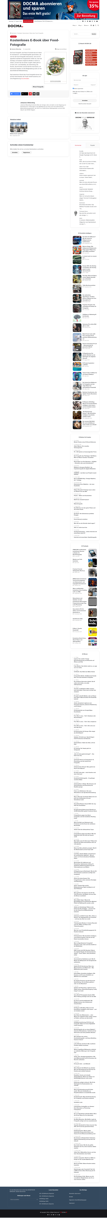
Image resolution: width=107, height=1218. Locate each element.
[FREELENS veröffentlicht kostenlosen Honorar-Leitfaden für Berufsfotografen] (92, 553)
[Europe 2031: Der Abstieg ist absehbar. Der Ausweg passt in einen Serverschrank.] (77, 269)
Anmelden (85, 100)
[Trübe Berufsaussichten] (77, 289)
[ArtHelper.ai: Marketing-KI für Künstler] (77, 318)
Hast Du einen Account (84, 103)
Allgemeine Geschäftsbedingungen (77, 1200)
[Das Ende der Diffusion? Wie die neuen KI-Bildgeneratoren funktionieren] (77, 240)
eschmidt (81, 180)
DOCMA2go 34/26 (43, 1198)
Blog (79, 25)
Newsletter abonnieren (75, 1193)
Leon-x (81, 187)
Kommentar (78, 145)
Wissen (86, 25)
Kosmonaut (82, 202)
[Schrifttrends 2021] (92, 622)
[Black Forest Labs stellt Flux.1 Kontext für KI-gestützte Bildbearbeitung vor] (77, 337)
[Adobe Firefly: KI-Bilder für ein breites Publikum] (77, 376)
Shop (74, 25)
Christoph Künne (83, 211)
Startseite (13, 33)
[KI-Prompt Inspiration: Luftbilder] (77, 366)
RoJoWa (81, 151)
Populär (92, 145)
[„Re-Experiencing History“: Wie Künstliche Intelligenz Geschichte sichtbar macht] (77, 415)
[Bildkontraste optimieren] (18, 127)
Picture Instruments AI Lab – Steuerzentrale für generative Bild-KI (90, 345)
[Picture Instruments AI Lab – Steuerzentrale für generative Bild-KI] (77, 347)
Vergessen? (93, 84)
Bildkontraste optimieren (16, 133)
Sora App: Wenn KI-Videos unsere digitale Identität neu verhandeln (90, 277)
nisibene (81, 173)
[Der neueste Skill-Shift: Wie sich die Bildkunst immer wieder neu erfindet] (77, 425)
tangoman (81, 194)
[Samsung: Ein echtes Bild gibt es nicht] (77, 327)
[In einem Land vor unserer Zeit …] (77, 259)
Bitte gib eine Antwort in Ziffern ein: (83, 91)
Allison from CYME (84, 166)
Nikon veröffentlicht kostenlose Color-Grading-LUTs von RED (80, 590)
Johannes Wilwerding (16, 49)
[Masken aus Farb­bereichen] (92, 563)
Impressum (71, 1203)
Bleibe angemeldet (78, 88)
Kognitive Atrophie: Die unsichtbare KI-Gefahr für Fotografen (89, 306)
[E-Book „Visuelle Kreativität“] (92, 632)
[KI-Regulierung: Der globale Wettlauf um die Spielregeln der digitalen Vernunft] (77, 357)
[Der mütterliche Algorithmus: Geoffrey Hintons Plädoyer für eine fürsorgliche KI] (77, 298)
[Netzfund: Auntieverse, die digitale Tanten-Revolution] (77, 395)
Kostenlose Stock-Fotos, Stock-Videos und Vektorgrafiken (79, 640)
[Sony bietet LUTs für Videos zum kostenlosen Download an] (92, 612)
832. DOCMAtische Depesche (46, 1196)
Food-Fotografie (38, 87)
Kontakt (71, 1196)
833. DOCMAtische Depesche (46, 1193)
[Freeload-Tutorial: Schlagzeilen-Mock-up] (92, 572)
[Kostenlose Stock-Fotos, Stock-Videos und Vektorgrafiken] (92, 641)
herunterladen (25, 78)
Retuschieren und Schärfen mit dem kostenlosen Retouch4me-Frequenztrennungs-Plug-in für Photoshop (80, 601)
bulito (80, 218)
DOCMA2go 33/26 (43, 1201)
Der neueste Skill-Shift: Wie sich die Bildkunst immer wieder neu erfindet (89, 423)
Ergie (80, 159)
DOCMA (64, 1212)
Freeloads (19, 33)
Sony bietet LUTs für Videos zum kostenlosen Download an (79, 610)
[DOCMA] (15, 26)
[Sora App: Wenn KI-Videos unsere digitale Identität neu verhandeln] (77, 279)
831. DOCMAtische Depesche (46, 1203)
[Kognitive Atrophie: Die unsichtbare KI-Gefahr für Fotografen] (77, 308)
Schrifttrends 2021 (78, 618)
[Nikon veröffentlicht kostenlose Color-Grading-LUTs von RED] (92, 592)
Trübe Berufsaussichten (89, 285)
